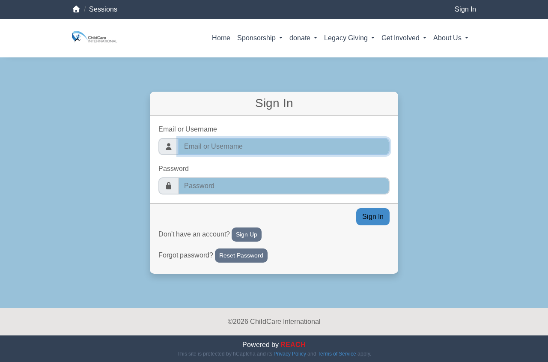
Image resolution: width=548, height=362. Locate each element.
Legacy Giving (346, 38)
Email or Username (187, 129)
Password (173, 168)
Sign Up (246, 234)
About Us (448, 38)
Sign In (465, 9)
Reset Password (241, 255)
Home (221, 38)
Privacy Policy (290, 354)
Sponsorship (257, 38)
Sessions (103, 9)
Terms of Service (337, 354)
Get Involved (401, 38)
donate (300, 38)
